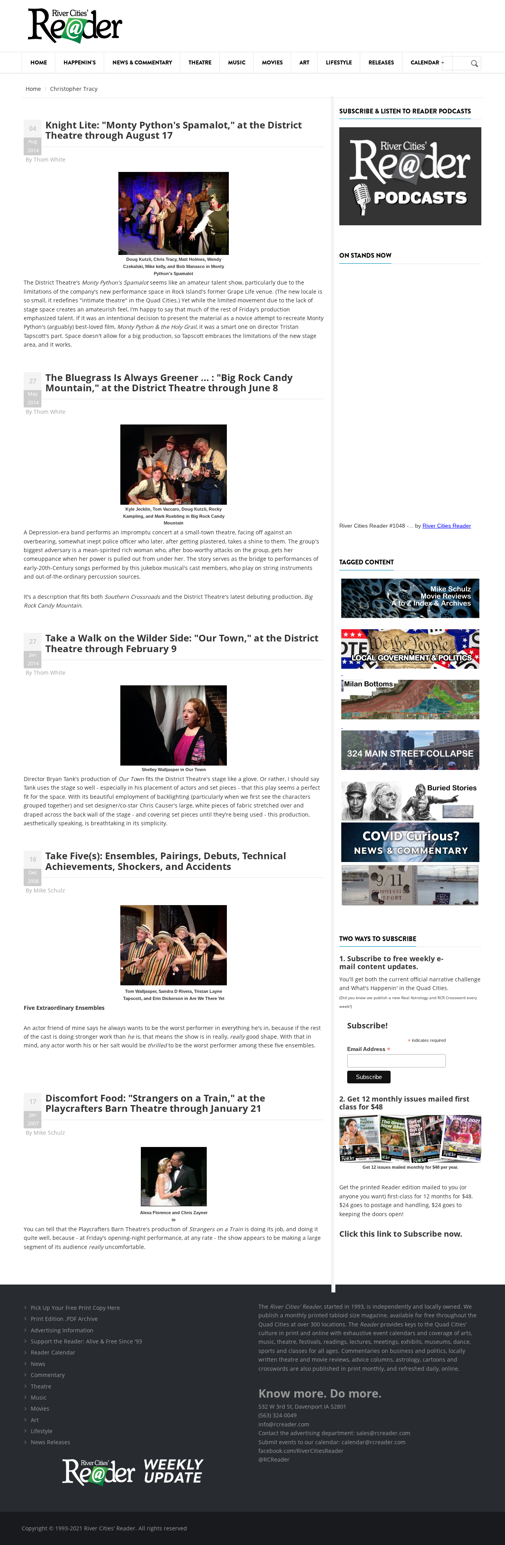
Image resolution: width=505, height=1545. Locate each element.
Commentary (48, 1375)
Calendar (425, 62)
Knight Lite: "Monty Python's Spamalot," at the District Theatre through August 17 (173, 129)
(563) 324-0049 (277, 1415)
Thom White (49, 159)
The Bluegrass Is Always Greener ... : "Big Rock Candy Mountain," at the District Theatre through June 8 (169, 382)
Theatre (200, 62)
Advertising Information (62, 1330)
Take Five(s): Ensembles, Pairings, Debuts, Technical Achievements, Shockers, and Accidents (165, 860)
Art (304, 62)
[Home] (75, 26)
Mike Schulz (49, 890)
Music (236, 62)
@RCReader (274, 1459)
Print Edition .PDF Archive (64, 1318)
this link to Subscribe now (410, 1233)
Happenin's (80, 62)
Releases (381, 62)
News (38, 1364)
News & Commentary (142, 62)
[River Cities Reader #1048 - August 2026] (410, 390)
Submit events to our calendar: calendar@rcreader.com (332, 1442)
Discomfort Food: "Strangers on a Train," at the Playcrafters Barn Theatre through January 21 (155, 1103)
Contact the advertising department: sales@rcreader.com (334, 1433)
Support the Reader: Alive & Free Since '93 (86, 1341)
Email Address (368, 1049)
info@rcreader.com (283, 1424)
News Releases (50, 1442)
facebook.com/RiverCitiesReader (301, 1450)
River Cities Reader (447, 526)
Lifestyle (339, 62)
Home (38, 62)
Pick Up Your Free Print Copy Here (75, 1307)
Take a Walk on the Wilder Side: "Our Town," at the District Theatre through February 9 (181, 643)
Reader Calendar (53, 1352)
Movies (272, 62)
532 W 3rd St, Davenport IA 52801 (302, 1406)
